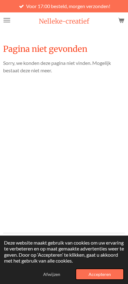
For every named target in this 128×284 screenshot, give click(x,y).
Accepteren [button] (100, 274)
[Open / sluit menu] (7, 20)
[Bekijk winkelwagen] (121, 20)
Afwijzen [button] (51, 274)
